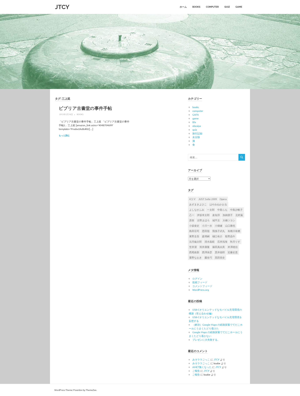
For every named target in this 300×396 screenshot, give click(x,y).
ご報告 (196, 370)
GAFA (195, 114)
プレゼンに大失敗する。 (206, 339)
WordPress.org (200, 289)
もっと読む (64, 135)
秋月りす (235, 241)
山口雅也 (230, 225)
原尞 (191, 220)
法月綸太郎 (195, 241)
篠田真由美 (218, 246)
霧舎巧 (208, 257)
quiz (227, 6)
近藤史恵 (233, 252)
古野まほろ (203, 220)
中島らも (222, 209)
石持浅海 (222, 241)
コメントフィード (202, 285)
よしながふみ (196, 209)
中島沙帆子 (236, 209)
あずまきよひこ (198, 204)
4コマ (192, 199)
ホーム (183, 6)
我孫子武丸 (218, 230)
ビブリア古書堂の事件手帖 (85, 108)
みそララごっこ (201, 359)
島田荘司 (194, 230)
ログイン (197, 278)
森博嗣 (206, 236)
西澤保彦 (207, 252)
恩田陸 (206, 230)
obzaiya (196, 125)
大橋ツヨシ (229, 220)
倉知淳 (216, 214)
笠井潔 (193, 246)
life (194, 122)
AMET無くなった (202, 366)
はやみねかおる (218, 204)
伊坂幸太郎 (203, 214)
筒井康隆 (205, 246)
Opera (223, 199)
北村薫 (239, 214)
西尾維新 (194, 252)
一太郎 (211, 209)
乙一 (191, 214)
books (196, 6)
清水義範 (210, 241)
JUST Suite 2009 (207, 199)
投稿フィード (199, 282)
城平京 (216, 220)
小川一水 (207, 225)
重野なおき (195, 257)
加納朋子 (228, 214)
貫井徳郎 (220, 252)
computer (212, 6)
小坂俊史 (194, 225)
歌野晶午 (230, 236)
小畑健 (218, 225)
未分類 (196, 137)
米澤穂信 (233, 246)
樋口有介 (217, 236)
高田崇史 (220, 257)
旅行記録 (197, 133)
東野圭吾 (194, 236)
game (238, 6)
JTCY (62, 6)
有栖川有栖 (234, 230)
